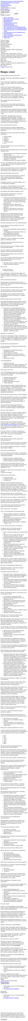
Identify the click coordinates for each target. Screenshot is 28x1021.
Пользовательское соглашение (11, 988)
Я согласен (3, 1019)
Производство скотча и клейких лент (6, 6)
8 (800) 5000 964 (5, 9)
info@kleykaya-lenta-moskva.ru (11, 424)
